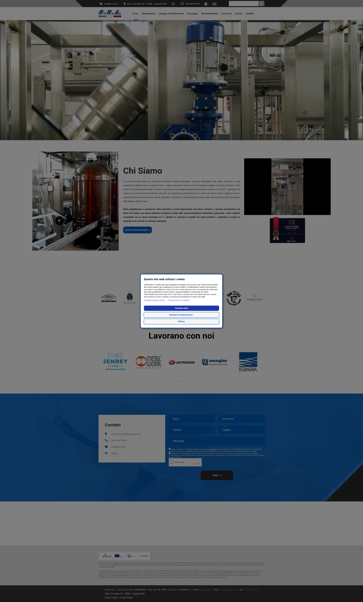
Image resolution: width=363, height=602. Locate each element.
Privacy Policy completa (178, 300)
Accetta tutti (181, 308)
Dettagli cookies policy (154, 300)
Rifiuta (181, 321)
